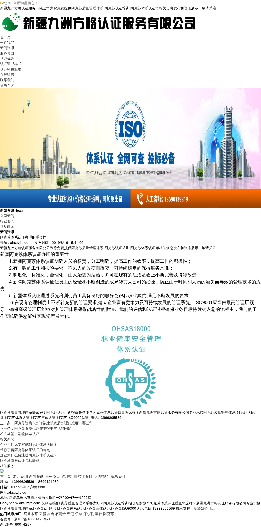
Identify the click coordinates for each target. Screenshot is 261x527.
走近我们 (7, 42)
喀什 (98, 513)
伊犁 (78, 513)
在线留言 (7, 74)
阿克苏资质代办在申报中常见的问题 (42, 428)
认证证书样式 (10, 63)
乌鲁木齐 (31, 513)
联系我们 (7, 79)
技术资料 (85, 476)
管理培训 (69, 476)
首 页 (5, 36)
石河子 (60, 513)
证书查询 (7, 85)
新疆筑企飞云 (204, 508)
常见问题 (7, 226)
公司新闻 (7, 215)
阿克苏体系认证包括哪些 (19, 460)
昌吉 (50, 513)
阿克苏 (108, 513)
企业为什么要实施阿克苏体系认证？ (28, 444)
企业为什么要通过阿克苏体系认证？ (28, 454)
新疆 (42, 513)
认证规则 (7, 58)
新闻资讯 (7, 47)
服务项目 (7, 53)
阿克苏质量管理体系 (87, 7)
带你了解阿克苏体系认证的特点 (25, 449)
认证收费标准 (10, 69)
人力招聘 (101, 476)
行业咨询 (7, 220)
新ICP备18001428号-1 (32, 518)
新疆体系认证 (28, 433)
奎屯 (70, 513)
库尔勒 (88, 513)
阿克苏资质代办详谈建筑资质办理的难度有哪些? (52, 422)
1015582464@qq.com (27, 486)
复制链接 (49, 502)
